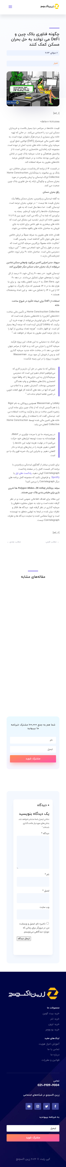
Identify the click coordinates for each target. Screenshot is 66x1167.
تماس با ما (53, 1049)
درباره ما (54, 1055)
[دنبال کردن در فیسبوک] (55, 1106)
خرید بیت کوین (51, 1013)
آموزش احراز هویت (49, 1044)
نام (47, 874)
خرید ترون (53, 1024)
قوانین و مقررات (50, 1060)
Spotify (55, 477)
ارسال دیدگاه (24, 938)
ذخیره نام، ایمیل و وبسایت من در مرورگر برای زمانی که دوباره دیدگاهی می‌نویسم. (34, 928)
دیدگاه (45, 833)
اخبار (56, 63)
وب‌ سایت (44, 907)
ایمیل (45, 891)
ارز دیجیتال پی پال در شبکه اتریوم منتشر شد (34, 631)
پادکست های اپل (23, 473)
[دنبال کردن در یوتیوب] (29, 1106)
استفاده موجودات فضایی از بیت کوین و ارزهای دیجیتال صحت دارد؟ (33, 691)
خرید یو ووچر (52, 1029)
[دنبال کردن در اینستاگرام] (37, 1106)
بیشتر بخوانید (46, 637)
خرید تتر (54, 1019)
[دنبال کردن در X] (46, 1106)
